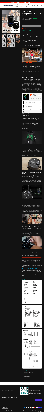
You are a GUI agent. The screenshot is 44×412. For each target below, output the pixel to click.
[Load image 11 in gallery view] (13, 45)
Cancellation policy (39, 411)
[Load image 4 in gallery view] (18, 36)
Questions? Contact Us (5, 392)
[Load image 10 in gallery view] (9, 45)
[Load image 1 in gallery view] (4, 36)
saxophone (29, 129)
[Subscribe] (17, 400)
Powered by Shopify (16, 410)
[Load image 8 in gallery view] (18, 40)
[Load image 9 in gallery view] (4, 45)
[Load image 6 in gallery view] (9, 40)
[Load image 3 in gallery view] (13, 36)
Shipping (23, 19)
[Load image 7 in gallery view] (13, 40)
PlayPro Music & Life (10, 410)
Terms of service (30, 410)
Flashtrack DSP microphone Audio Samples (30, 113)
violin (32, 129)
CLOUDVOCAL (23, 113)
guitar (38, 129)
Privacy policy (25, 410)
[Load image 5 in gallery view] (4, 40)
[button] (17, 5)
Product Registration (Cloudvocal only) (8, 390)
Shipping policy (34, 410)
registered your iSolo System (34, 66)
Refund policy (20, 410)
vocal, (34, 129)
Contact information (39, 410)
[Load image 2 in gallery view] (9, 36)
